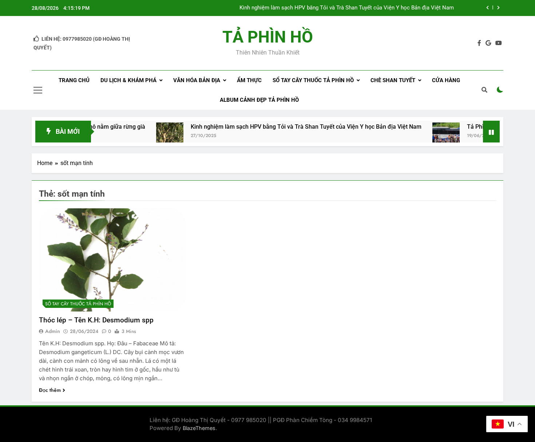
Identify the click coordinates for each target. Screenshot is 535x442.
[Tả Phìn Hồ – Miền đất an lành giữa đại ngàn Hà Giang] (433, 136)
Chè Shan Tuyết (392, 80)
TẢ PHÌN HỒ (267, 37)
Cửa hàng (446, 80)
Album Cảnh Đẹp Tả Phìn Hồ (259, 100)
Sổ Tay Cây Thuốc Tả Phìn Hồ (313, 80)
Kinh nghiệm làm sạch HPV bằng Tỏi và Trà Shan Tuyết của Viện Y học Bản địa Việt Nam (346, 8)
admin (52, 331)
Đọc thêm (50, 390)
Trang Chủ (74, 80)
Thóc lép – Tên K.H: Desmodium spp (96, 320)
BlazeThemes (199, 428)
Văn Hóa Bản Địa (196, 80)
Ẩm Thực (249, 80)
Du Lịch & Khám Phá (128, 80)
